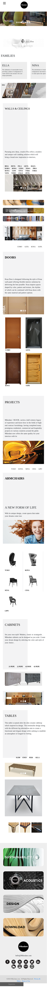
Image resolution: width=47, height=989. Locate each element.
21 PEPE (12, 666)
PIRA (35, 168)
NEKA (28, 168)
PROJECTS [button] (12, 402)
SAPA (14, 171)
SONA (20, 171)
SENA (28, 469)
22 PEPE (20, 666)
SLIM (18, 757)
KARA (7, 168)
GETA (26, 166)
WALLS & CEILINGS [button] (17, 108)
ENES (25, 757)
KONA (20, 469)
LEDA (21, 168)
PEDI (31, 757)
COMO (19, 247)
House (11, 218)
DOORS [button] (10, 257)
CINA (34, 469)
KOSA (14, 168)
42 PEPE (37, 666)
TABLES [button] (10, 715)
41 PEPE (28, 666)
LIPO (40, 469)
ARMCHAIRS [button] (14, 478)
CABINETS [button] (12, 624)
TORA (34, 171)
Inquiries (11, 984)
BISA (7, 166)
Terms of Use (26, 981)
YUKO (13, 469)
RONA (7, 171)
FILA (20, 166)
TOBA (27, 171)
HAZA (33, 166)
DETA (13, 166)
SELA (37, 757)
